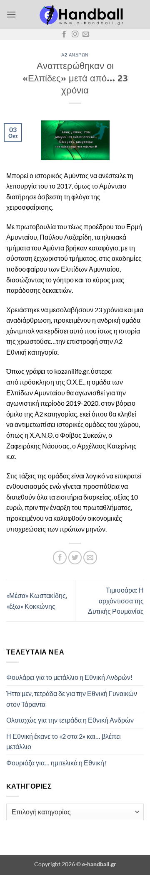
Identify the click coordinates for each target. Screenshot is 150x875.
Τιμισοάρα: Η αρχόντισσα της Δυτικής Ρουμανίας (116, 600)
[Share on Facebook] (60, 557)
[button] (11, 14)
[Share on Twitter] (75, 557)
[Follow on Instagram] (75, 34)
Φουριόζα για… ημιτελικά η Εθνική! (56, 763)
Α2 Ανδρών (75, 54)
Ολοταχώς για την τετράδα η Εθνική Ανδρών (70, 720)
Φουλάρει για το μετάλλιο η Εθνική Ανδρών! (69, 677)
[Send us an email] (85, 34)
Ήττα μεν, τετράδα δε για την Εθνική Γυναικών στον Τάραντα (71, 698)
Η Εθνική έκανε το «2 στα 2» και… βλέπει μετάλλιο (63, 741)
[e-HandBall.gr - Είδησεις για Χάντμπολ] (80, 14)
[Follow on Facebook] (64, 34)
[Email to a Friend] (90, 557)
